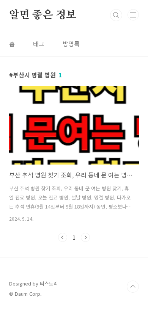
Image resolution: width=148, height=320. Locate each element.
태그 (38, 43)
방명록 (71, 43)
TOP (133, 287)
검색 (116, 15)
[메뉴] (133, 14)
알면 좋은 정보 (42, 15)
